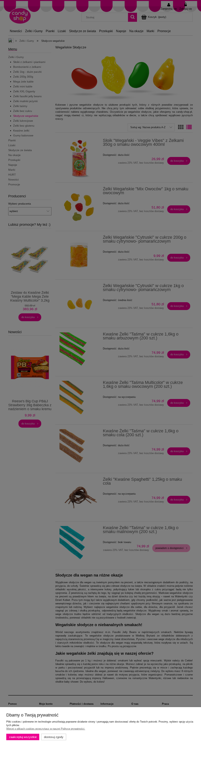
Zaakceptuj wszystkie (23, 737)
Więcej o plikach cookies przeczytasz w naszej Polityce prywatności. (45, 728)
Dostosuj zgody (53, 737)
